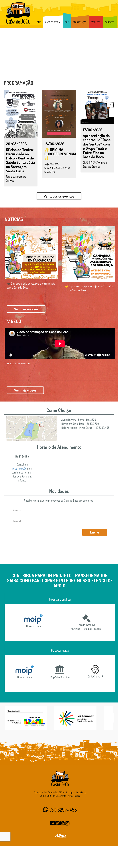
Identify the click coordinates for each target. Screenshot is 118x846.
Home (38, 22)
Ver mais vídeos (25, 390)
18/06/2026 (54, 143)
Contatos (109, 22)
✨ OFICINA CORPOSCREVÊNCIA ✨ (60, 153)
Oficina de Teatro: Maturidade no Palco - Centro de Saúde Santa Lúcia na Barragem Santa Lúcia (20, 160)
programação (19, 468)
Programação (79, 22)
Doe (67, 22)
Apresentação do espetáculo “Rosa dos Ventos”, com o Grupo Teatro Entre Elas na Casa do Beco (96, 146)
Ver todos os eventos (59, 196)
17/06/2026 (92, 129)
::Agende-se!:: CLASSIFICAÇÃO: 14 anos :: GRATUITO (57, 167)
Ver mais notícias (26, 309)
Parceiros (95, 22)
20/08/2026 (16, 143)
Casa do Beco (52, 22)
